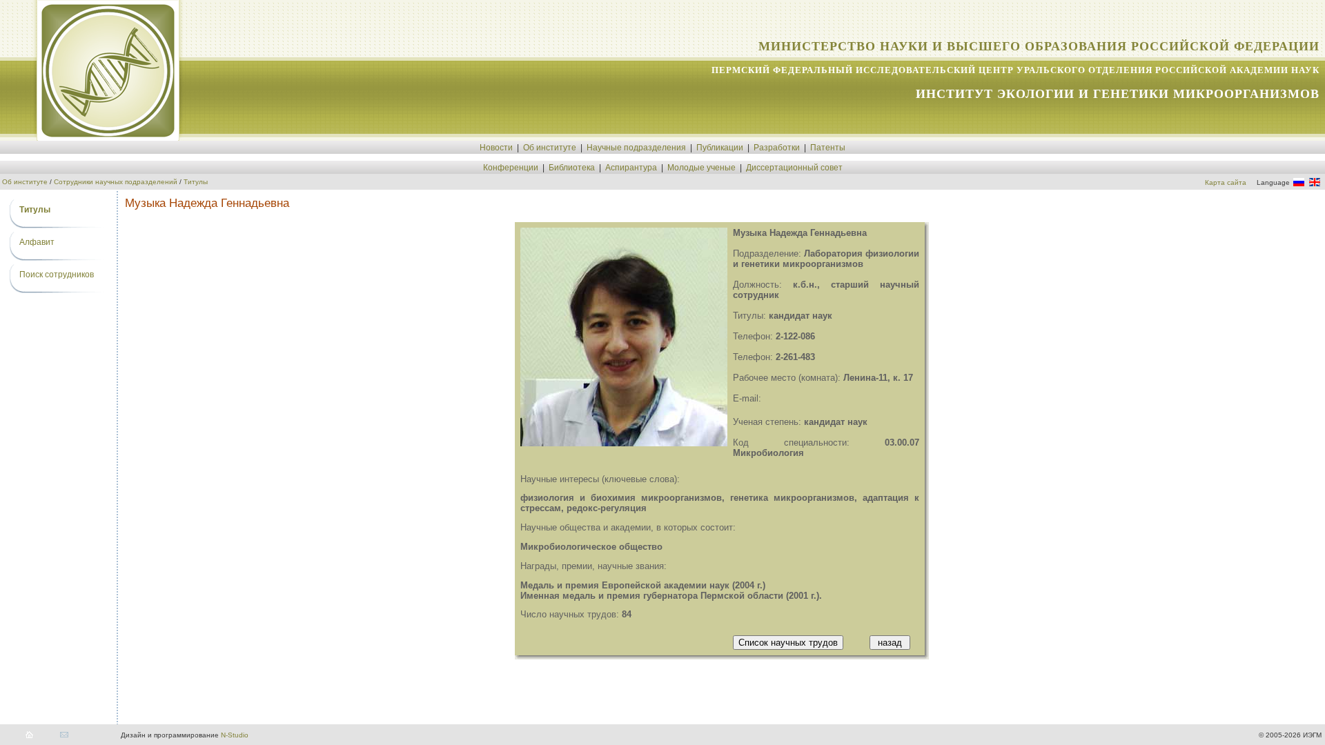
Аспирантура (631, 167)
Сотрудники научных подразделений (115, 182)
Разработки (777, 147)
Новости (496, 147)
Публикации (719, 147)
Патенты (827, 147)
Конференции (510, 167)
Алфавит (37, 242)
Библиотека (572, 167)
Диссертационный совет (794, 167)
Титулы (196, 182)
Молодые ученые (701, 167)
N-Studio (234, 735)
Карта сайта (1225, 182)
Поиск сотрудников (56, 274)
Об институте (549, 147)
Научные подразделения (636, 147)
